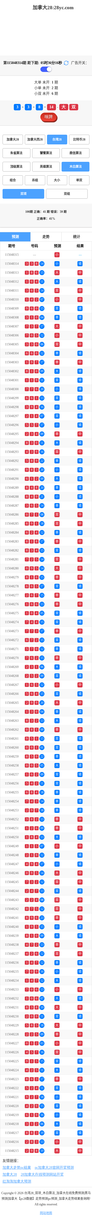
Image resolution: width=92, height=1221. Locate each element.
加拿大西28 (35, 139)
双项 (23, 194)
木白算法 (76, 166)
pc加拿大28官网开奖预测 (54, 1168)
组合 (13, 180)
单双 (79, 180)
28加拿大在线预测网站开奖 (42, 1174)
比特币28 (79, 139)
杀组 (35, 180)
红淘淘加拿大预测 (17, 1181)
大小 (57, 180)
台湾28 (57, 139)
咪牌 (48, 117)
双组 (67, 194)
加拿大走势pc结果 (17, 1168)
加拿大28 (13, 139)
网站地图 (46, 1213)
